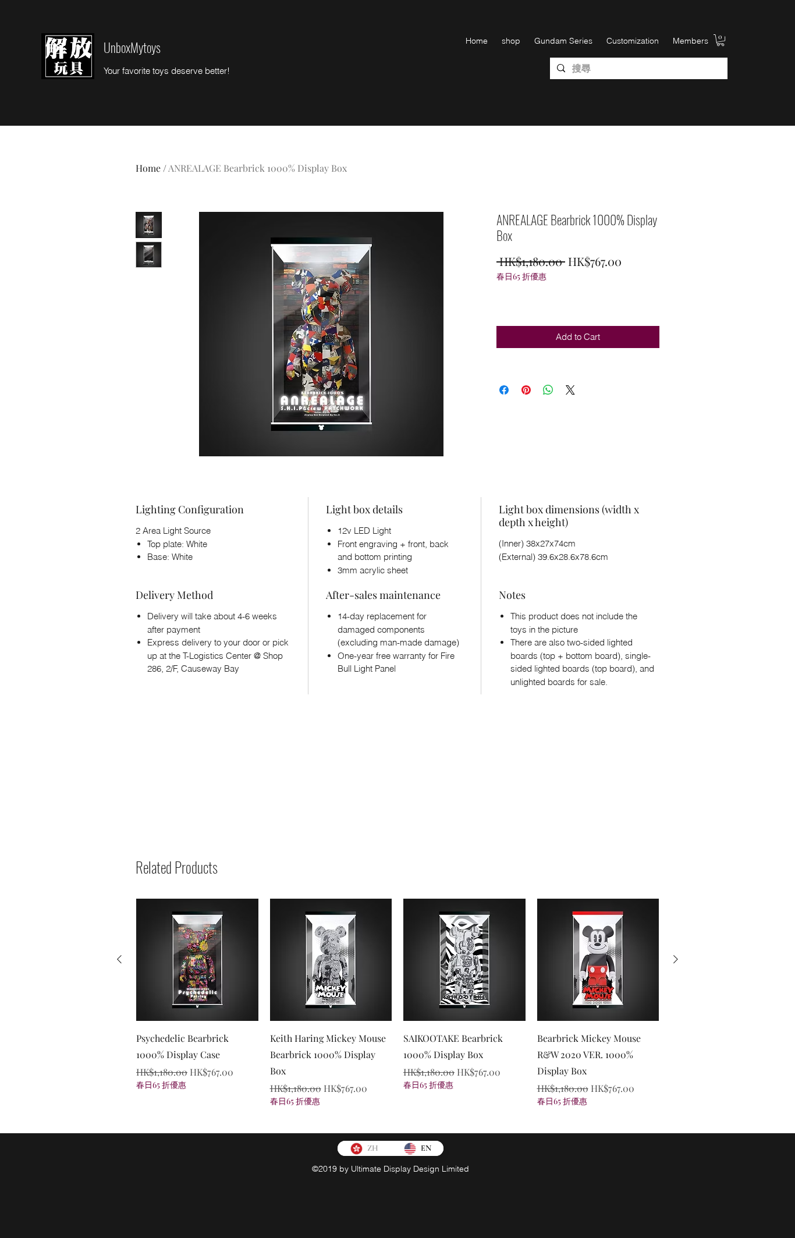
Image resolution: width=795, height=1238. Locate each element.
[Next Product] (676, 959)
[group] (397, 1010)
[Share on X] (570, 390)
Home (148, 168)
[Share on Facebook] (504, 390)
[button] (720, 40)
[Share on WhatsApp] (548, 390)
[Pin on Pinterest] (526, 390)
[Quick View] (197, 960)
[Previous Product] (119, 959)
